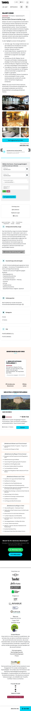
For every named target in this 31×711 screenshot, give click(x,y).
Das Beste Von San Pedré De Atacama (13, 483)
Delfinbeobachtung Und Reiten (11, 459)
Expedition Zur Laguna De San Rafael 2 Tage (14, 478)
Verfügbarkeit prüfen (15, 140)
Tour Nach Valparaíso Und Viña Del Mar (13, 515)
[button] (2, 150)
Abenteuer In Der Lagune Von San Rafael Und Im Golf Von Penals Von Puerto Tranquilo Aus (16, 488)
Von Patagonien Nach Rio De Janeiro (12, 500)
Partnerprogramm (17, 650)
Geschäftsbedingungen (16, 654)
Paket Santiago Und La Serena (11, 494)
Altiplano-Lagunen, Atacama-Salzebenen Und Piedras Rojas (15, 526)
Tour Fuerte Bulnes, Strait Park (11, 468)
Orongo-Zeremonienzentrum (11, 523)
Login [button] (5, 7)
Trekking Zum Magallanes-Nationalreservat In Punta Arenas (16, 471)
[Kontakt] (21, 7)
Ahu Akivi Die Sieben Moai (10, 529)
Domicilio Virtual (15, 622)
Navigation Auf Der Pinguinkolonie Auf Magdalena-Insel (16, 457)
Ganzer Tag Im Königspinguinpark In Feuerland (15, 461)
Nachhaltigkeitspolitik (17, 652)
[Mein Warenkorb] (27, 7)
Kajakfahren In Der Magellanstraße (12, 464)
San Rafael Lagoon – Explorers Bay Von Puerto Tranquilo (15, 518)
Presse (17, 656)
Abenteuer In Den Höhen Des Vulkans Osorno (14, 531)
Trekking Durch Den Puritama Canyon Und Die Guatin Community (16, 511)
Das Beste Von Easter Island (10, 498)
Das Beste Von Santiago (10, 481)
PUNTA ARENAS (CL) (8, 333)
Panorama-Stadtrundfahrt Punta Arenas (13, 466)
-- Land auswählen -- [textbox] (9, 182)
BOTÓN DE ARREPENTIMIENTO (15, 697)
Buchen (26, 708)
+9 (25, 97)
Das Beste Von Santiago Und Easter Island (14, 496)
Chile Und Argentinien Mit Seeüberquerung (14, 485)
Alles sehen (25, 385)
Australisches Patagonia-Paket (11, 449)
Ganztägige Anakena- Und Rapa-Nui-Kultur (14, 521)
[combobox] (15, 181)
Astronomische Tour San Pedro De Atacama (14, 513)
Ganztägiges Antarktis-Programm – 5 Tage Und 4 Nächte (15, 446)
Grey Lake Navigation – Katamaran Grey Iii (14, 508)
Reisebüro (15, 7)
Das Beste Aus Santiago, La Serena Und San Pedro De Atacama (16, 491)
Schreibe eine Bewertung (11, 385)
